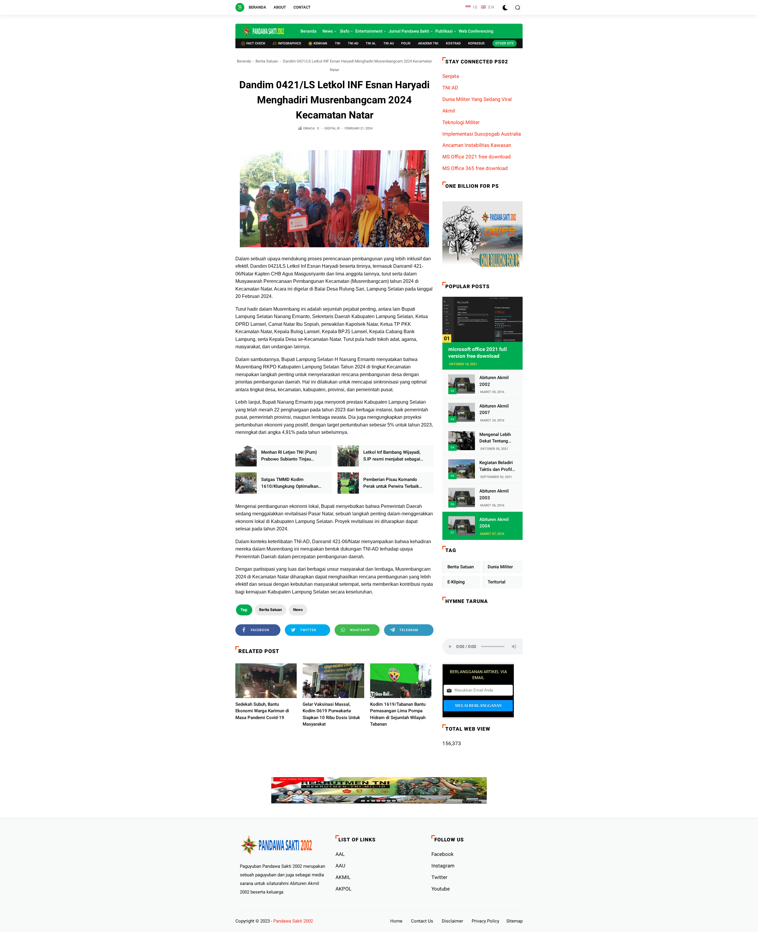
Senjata (450, 76)
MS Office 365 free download (475, 168)
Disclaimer (452, 921)
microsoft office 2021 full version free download (477, 352)
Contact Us (422, 921)
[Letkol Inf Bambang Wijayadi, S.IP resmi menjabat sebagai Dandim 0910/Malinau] (348, 455)
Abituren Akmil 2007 (494, 409)
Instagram (443, 866)
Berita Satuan (267, 61)
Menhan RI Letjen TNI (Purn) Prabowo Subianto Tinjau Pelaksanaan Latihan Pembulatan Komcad (289, 456)
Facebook (442, 854)
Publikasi (444, 31)
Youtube (440, 889)
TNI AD (353, 43)
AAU (340, 866)
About (280, 7)
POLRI (405, 43)
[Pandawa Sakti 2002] (263, 31)
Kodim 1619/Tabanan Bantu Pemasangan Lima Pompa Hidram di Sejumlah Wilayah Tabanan (397, 714)
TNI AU (388, 43)
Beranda (257, 7)
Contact (302, 7)
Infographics (289, 43)
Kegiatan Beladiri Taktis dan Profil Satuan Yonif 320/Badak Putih (496, 466)
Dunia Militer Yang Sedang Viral (477, 99)
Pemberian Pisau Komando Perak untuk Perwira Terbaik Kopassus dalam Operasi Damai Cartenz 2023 (394, 483)
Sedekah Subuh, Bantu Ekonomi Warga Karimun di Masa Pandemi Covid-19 (262, 711)
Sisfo (344, 31)
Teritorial (496, 582)
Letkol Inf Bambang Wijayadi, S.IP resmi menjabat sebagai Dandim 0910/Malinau (391, 456)
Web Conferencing (476, 31)
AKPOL (343, 889)
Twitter (439, 877)
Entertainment (369, 31)
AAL (340, 854)
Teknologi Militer (461, 122)
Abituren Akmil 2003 (494, 494)
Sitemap (514, 921)
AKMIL (343, 877)
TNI (337, 43)
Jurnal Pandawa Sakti (408, 31)
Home (396, 921)
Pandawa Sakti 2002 (293, 921)
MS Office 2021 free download (476, 157)
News (327, 31)
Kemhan (320, 43)
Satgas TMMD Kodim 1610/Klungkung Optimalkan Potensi (289, 483)
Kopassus (476, 43)
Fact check (255, 43)
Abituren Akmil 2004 (494, 523)
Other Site (504, 43)
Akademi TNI (428, 43)
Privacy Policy (485, 921)
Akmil (448, 111)
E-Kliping (456, 582)
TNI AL (371, 43)
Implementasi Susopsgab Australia (481, 134)
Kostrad (453, 43)
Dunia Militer (500, 567)
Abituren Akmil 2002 (494, 381)
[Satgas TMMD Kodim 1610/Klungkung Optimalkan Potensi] (246, 483)
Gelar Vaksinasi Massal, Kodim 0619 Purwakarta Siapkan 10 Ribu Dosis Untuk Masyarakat (331, 714)
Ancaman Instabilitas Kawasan (476, 145)
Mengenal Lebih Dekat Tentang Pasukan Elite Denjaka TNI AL (495, 438)
